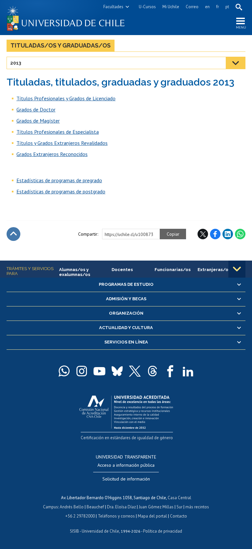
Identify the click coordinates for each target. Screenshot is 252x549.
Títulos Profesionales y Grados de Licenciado (66, 98)
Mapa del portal (152, 516)
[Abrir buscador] (238, 7)
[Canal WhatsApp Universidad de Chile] (64, 371)
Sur (179, 507)
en (207, 7)
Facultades (113, 7)
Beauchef (95, 507)
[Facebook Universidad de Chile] (170, 371)
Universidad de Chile (100, 531)
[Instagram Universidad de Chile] (82, 371)
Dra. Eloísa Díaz (121, 507)
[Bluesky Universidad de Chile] (117, 371)
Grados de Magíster (38, 120)
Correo (192, 7)
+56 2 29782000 (80, 516)
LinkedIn (227, 234)
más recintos (197, 507)
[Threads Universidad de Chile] (152, 371)
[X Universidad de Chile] (135, 371)
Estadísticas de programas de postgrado (60, 191)
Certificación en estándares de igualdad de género (127, 438)
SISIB (74, 531)
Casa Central (179, 497)
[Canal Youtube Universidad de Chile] (99, 371)
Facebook (215, 234)
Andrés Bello (72, 507)
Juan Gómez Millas (156, 507)
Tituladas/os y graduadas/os (60, 45)
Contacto (178, 516)
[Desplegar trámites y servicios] (236, 269)
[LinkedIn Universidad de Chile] (188, 371)
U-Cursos (147, 7)
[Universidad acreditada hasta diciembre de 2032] (126, 410)
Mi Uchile (170, 7)
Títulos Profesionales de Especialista (57, 131)
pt (227, 7)
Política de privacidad (162, 531)
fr (217, 7)
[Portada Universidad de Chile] (66, 17)
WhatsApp (240, 234)
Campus (50, 507)
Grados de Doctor (35, 109)
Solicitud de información (126, 479)
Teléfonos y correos (116, 516)
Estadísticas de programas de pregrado (59, 180)
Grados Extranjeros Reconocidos (52, 154)
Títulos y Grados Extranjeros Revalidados (62, 143)
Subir (13, 234)
